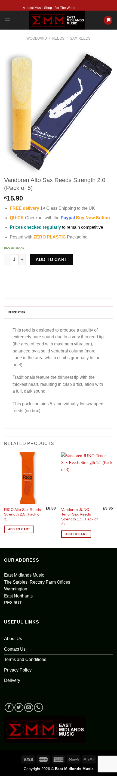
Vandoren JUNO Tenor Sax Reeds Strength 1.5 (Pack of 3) (79, 517)
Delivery (12, 680)
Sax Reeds (80, 38)
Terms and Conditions (25, 659)
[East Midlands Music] (57, 20)
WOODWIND (36, 38)
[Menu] (7, 20)
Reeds (58, 38)
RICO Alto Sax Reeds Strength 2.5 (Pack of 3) (22, 514)
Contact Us (15, 649)
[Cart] (108, 20)
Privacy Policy (18, 670)
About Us (13, 638)
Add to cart (51, 259)
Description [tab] (16, 312)
